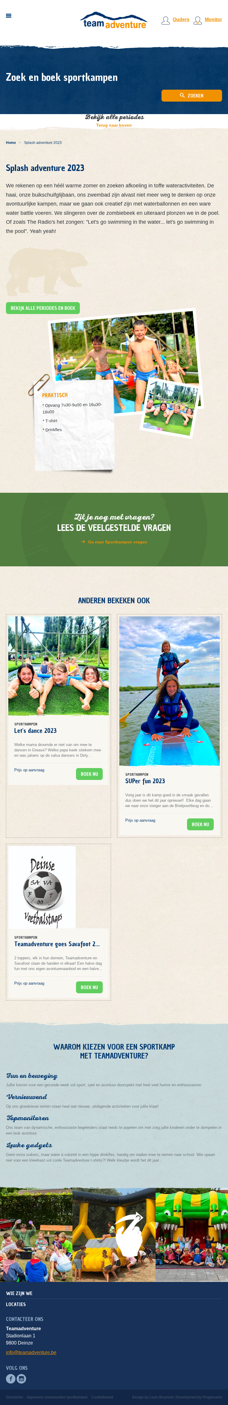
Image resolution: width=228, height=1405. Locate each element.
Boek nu (89, 774)
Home (11, 143)
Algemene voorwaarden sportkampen (57, 1397)
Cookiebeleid (102, 1397)
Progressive (212, 1397)
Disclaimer (14, 1397)
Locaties (16, 1304)
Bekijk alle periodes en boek (43, 308)
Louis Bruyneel (161, 1397)
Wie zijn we (19, 1293)
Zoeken (194, 95)
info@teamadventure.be (31, 1352)
